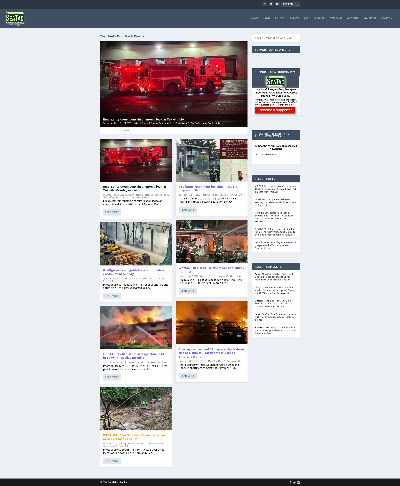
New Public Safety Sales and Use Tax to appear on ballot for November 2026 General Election (274, 276)
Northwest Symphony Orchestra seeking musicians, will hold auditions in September (275, 202)
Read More (112, 212)
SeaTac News (201, 123)
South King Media (117, 482)
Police (172, 123)
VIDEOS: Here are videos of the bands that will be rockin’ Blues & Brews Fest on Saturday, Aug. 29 (275, 189)
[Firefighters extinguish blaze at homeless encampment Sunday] (136, 243)
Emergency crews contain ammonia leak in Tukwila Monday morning (134, 188)
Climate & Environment (137, 443)
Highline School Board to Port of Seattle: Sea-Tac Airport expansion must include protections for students (274, 217)
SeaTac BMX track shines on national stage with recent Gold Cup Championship (275, 330)
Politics (280, 18)
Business (320, 18)
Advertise (369, 18)
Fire (140, 278)
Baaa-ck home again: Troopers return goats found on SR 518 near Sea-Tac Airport (275, 290)
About (385, 18)
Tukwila (211, 123)
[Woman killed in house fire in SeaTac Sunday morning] (212, 241)
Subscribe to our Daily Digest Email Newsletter (276, 147)
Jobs (307, 18)
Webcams (336, 18)
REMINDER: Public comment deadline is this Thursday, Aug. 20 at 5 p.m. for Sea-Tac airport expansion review (275, 232)
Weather (353, 18)
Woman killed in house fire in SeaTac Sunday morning (211, 269)
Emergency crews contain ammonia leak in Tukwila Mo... (145, 119)
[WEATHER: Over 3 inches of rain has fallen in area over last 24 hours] (136, 408)
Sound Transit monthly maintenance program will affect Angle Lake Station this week (275, 245)
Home (254, 18)
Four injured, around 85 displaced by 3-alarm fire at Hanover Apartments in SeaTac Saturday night (211, 352)
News (166, 123)
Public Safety (181, 123)
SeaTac (191, 123)
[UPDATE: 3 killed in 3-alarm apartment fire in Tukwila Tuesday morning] (136, 327)
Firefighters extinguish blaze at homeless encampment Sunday (134, 272)
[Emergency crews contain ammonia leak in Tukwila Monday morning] (136, 160)
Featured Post (157, 123)
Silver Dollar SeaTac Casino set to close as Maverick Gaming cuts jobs (273, 303)
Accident (137, 123)
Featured (146, 123)
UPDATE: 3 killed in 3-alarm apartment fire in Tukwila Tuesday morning (134, 355)
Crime (266, 18)
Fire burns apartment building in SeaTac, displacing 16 (209, 188)
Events (294, 18)
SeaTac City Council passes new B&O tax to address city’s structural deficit (276, 317)
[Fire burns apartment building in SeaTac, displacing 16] (212, 160)
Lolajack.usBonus (264, 287)
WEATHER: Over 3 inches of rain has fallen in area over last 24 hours (135, 437)
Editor (115, 123)
